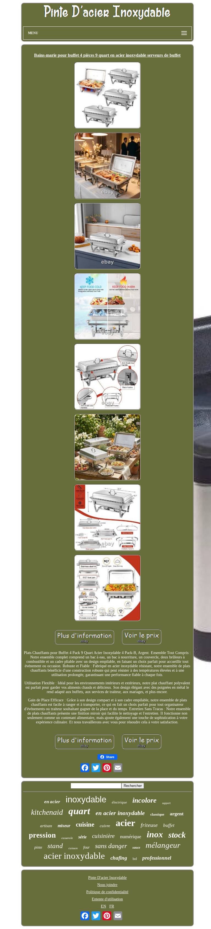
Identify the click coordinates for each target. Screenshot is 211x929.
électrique (119, 802)
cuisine (85, 824)
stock (177, 834)
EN (103, 906)
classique (157, 814)
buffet (168, 825)
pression (42, 835)
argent (177, 813)
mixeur (64, 825)
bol (135, 859)
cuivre (105, 826)
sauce (136, 847)
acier (125, 823)
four (86, 847)
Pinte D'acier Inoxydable (107, 878)
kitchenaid (47, 812)
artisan (46, 826)
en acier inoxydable (120, 813)
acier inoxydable (74, 856)
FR (111, 906)
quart (79, 811)
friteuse (149, 825)
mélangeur (163, 845)
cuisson (73, 848)
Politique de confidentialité (107, 892)
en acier (52, 801)
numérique (130, 836)
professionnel (156, 858)
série (82, 837)
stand (55, 845)
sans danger (111, 845)
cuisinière (103, 836)
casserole (67, 838)
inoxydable (86, 799)
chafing (118, 858)
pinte (38, 847)
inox (155, 834)
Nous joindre (107, 885)
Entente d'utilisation (107, 899)
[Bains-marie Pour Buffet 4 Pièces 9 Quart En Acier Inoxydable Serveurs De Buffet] (107, 96)
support (166, 803)
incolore (144, 800)
